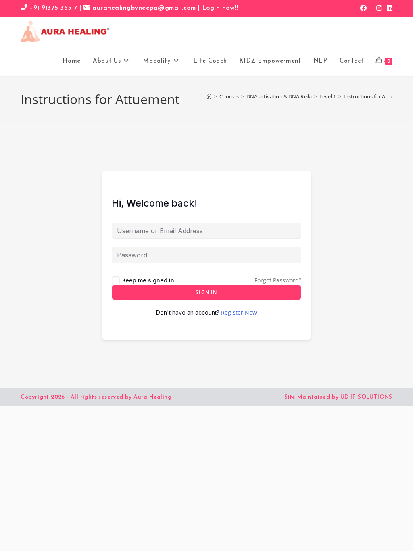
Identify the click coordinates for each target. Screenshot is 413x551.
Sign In (206, 292)
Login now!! (220, 8)
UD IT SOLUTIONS (366, 397)
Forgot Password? (277, 280)
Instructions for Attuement (376, 96)
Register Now (239, 312)
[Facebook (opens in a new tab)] (363, 8)
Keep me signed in (148, 280)
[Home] (209, 96)
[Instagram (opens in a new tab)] (379, 8)
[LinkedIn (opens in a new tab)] (388, 8)
